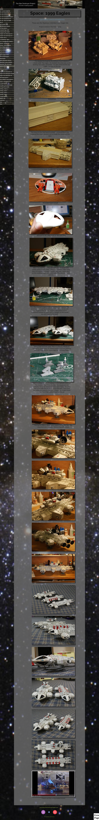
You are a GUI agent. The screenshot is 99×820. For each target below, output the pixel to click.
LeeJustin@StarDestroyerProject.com (48, 807)
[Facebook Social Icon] (49, 812)
